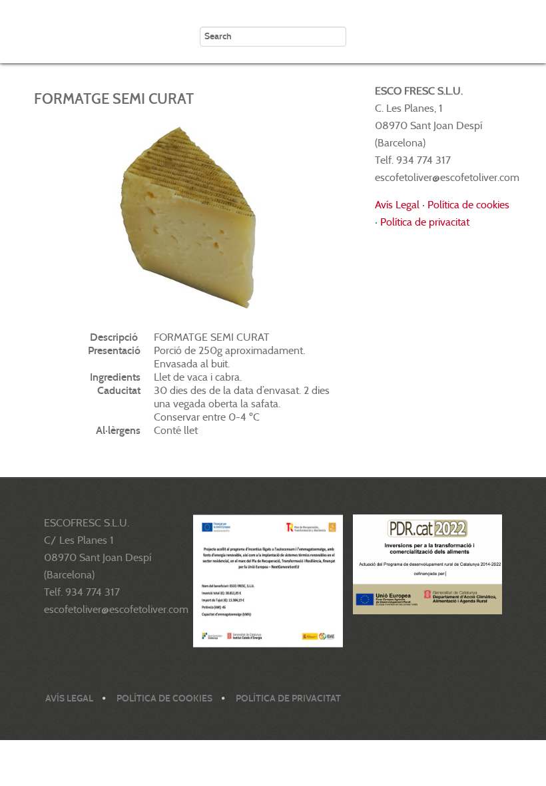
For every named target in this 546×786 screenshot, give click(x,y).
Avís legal (69, 698)
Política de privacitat (424, 222)
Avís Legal (397, 204)
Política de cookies (468, 204)
